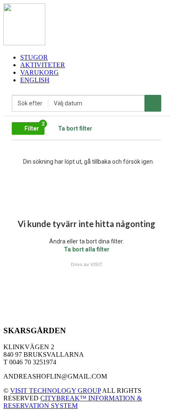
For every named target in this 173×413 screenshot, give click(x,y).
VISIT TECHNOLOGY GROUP (55, 390)
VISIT (96, 264)
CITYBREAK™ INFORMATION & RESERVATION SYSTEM (72, 402)
